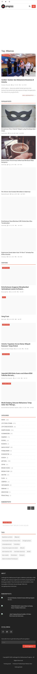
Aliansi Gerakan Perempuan (10, 559)
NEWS (3, 420)
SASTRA (3, 475)
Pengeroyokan (27, 540)
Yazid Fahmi (4, 133)
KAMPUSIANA (6, 55)
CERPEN (4, 481)
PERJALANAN (5, 451)
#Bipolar (17, 537)
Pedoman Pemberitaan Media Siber (22, 664)
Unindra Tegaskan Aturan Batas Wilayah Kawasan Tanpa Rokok (15, 345)
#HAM (28, 551)
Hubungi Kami (18, 667)
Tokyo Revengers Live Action (10, 548)
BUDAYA (4, 444)
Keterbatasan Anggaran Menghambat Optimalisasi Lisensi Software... (15, 288)
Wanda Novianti (5, 194)
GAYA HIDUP (5, 447)
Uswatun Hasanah (5, 85)
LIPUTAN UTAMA (6, 383)
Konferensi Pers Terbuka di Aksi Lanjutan (15, 525)
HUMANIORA (5, 433)
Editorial (3, 488)
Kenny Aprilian (4, 291)
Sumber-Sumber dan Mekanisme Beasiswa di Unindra (17, 81)
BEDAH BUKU (5, 468)
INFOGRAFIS (5, 485)
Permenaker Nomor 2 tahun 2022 (11, 540)
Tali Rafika (17, 544)
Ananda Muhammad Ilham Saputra (10, 407)
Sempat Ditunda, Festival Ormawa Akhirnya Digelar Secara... (21, 598)
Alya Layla (3, 319)
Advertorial (4, 492)
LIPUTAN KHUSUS (7, 426)
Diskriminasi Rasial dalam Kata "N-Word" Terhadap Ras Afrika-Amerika (17, 253)
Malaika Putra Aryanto (6, 378)
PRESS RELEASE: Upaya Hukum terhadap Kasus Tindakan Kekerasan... (22, 606)
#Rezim (22, 548)
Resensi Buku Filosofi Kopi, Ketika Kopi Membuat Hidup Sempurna (17, 161)
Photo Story (5, 495)
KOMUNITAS (5, 454)
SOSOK (3, 457)
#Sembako (14, 555)
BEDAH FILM (5, 471)
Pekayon (21, 555)
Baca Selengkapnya (28, 95)
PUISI (4, 297)
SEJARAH (4, 437)
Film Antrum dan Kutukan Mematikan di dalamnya (15, 192)
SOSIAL (3, 440)
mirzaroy (3, 256)
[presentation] (29, 508)
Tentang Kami (7, 664)
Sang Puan (5, 316)
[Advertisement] (18, 29)
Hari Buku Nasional (19, 551)
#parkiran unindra (7, 537)
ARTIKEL (4, 461)
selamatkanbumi (6, 544)
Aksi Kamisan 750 (7, 551)
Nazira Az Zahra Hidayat (7, 348)
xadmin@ (3, 164)
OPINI (3, 464)
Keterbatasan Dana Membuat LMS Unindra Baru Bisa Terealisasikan (16, 222)
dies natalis (5, 555)
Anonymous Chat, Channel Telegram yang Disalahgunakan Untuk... (18, 130)
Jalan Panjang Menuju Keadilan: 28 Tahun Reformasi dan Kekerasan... (20, 615)
